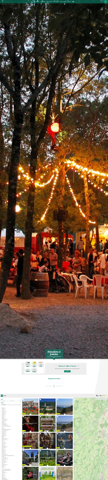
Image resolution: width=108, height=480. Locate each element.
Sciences (3, 460)
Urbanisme (4, 414)
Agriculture (4, 451)
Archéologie (4, 472)
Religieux (3, 418)
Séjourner (42, 1)
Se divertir (49, 1)
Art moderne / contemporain (6, 426)
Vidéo (3, 448)
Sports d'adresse (5, 461)
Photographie (4, 443)
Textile (3, 410)
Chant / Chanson (5, 419)
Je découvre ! (67, 371)
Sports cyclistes (4, 446)
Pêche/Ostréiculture (5, 479)
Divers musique (4, 454)
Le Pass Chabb (63, 1)
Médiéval (4, 436)
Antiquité (3, 452)
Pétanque (4, 477)
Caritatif (3, 421)
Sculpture (4, 445)
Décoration (4, 412)
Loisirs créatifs (4, 420)
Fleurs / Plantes (4, 430)
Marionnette (4, 435)
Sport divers (4, 462)
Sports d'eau (4, 447)
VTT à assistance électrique (6, 470)
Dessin (3, 463)
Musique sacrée (4, 439)
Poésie (3, 444)
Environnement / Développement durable (8, 455)
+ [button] (74, 398)
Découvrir (36, 1)
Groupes (69, 1)
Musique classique (5, 438)
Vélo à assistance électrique (6, 469)
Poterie (3, 476)
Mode (3, 437)
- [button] (74, 400)
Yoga (3, 473)
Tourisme (4, 413)
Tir (3, 468)
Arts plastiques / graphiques (6, 429)
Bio (3, 427)
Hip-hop (3, 471)
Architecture (4, 411)
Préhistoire (4, 422)
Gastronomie (4, 431)
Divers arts (4, 453)
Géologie (3, 456)
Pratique (56, 1)
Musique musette (5, 464)
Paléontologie (4, 478)
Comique (3, 428)
